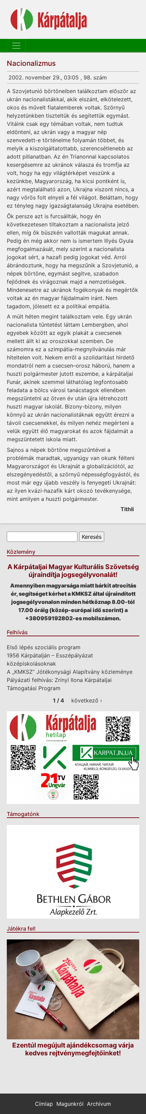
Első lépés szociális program (43, 647)
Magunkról (70, 1103)
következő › (86, 700)
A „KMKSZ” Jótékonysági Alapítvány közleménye (69, 671)
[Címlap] (48, 19)
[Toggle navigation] (16, 46)
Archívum (99, 1103)
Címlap (44, 1103)
